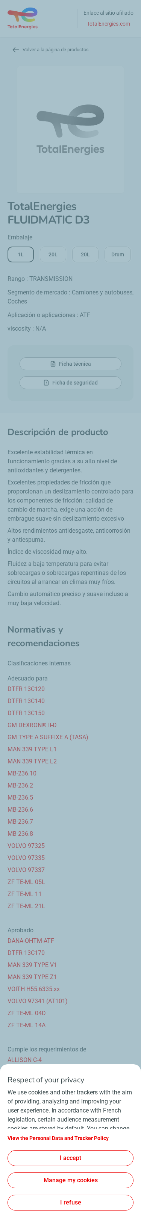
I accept (70, 1158)
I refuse (70, 1202)
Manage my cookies (71, 1180)
